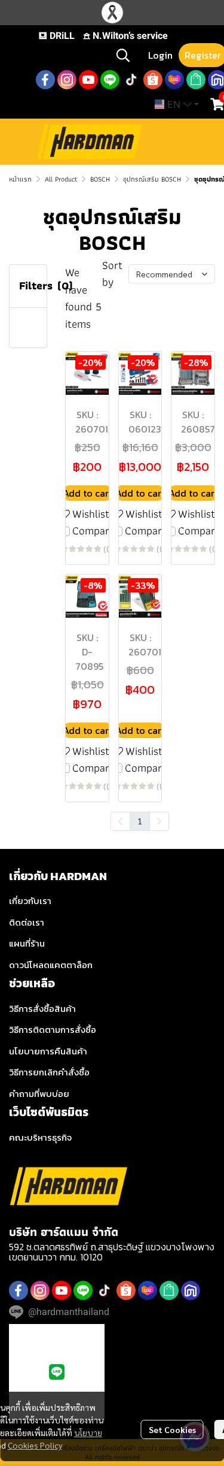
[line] (109, 79)
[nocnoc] (190, 1290)
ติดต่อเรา (26, 922)
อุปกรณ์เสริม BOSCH (152, 179)
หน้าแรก (20, 179)
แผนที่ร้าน (27, 943)
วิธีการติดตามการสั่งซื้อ (52, 1029)
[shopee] (152, 79)
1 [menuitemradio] (139, 820)
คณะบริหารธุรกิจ (40, 1137)
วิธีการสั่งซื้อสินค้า (42, 1008)
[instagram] (66, 79)
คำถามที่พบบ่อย (39, 1094)
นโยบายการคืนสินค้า (48, 1051)
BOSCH (100, 179)
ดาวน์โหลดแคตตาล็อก (51, 965)
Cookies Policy (35, 1445)
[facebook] (45, 79)
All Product (61, 179)
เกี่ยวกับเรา (30, 901)
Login (160, 55)
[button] (123, 55)
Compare (93, 531)
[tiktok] (131, 79)
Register (203, 55)
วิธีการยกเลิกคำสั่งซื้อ (49, 1072)
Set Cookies (172, 1429)
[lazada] (174, 79)
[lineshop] (195, 79)
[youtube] (88, 79)
